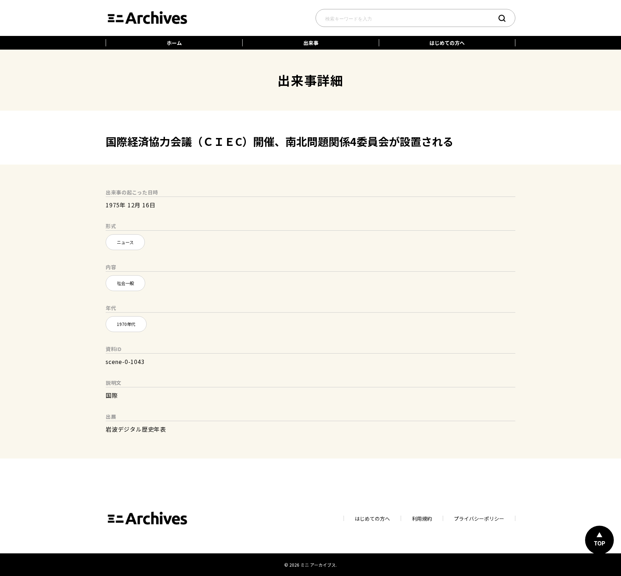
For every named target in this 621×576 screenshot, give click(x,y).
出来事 (310, 42)
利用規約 (422, 518)
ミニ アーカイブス (318, 565)
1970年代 (126, 324)
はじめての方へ (447, 42)
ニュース (125, 242)
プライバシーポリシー (479, 518)
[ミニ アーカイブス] (147, 10)
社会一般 (125, 283)
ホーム (174, 42)
